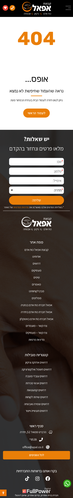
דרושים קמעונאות (36, 390)
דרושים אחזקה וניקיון (36, 362)
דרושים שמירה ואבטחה (36, 404)
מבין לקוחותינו (36, 291)
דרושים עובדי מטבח (36, 376)
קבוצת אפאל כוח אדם (36, 250)
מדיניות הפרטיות (21, 207)
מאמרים (36, 284)
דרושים (36, 263)
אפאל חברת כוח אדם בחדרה (36, 312)
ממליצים (36, 298)
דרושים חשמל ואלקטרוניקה (36, 369)
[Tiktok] (27, 478)
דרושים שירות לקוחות (36, 397)
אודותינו (36, 257)
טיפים (37, 277)
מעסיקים (36, 270)
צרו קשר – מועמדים (36, 326)
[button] (3, 493)
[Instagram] (37, 478)
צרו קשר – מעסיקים (36, 333)
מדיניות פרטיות (37, 340)
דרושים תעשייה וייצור (37, 411)
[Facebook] (48, 478)
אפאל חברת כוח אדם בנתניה (36, 305)
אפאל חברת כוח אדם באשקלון (36, 319)
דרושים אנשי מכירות (36, 383)
